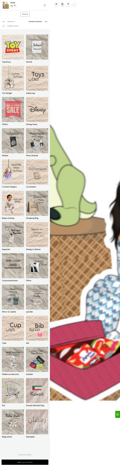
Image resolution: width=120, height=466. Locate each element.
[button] (25, 5)
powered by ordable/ (25, 455)
